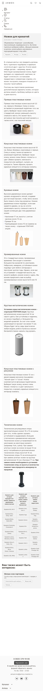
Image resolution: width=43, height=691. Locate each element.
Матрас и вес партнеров (14, 574)
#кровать (8, 54)
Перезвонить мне (22, 663)
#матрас (8, 585)
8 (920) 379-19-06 (22, 659)
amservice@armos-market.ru (21, 674)
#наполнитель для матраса (13, 581)
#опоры (16, 54)
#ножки (24, 54)
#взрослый (28, 581)
